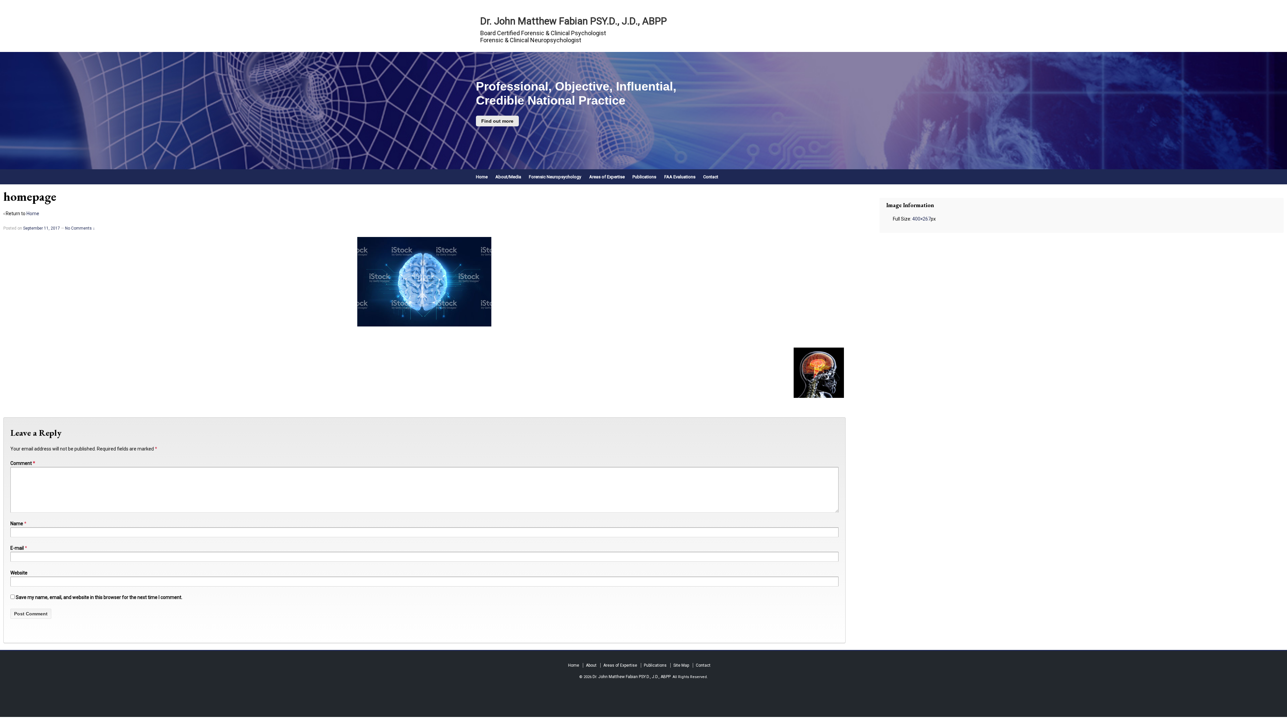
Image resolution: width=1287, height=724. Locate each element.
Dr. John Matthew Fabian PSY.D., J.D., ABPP (573, 21)
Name (16, 523)
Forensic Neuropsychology (555, 176)
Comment (22, 463)
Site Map (681, 665)
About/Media (508, 176)
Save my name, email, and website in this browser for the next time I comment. (99, 597)
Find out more (497, 121)
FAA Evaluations (679, 176)
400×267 (921, 219)
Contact (710, 176)
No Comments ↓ (80, 228)
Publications (644, 176)
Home (482, 176)
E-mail (17, 548)
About (591, 665)
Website (18, 573)
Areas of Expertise (607, 176)
